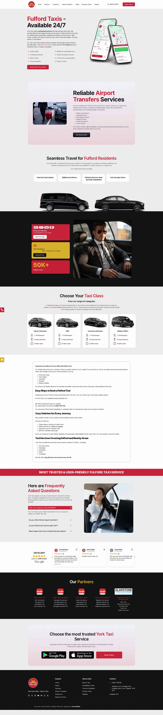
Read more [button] (113, 564)
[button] (52, 557)
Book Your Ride (40, 237)
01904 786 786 (45, 45)
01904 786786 (114, 4)
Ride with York (39, 255)
